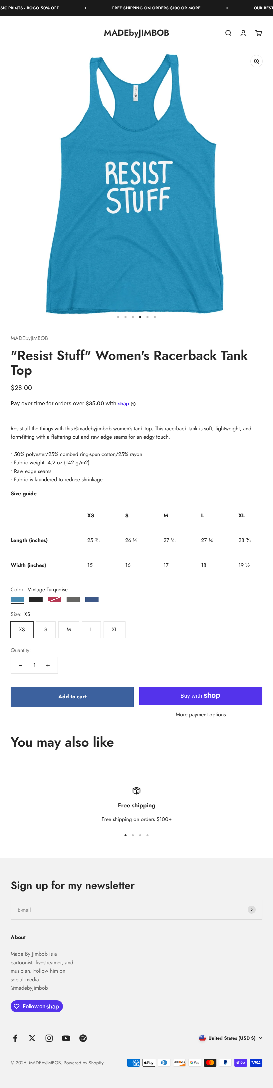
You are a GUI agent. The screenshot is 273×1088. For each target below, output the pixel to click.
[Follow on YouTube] (66, 1038)
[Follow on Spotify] (83, 1038)
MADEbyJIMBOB (29, 338)
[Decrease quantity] (20, 665)
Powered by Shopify (84, 1062)
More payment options (201, 714)
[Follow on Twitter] (32, 1038)
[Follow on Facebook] (15, 1038)
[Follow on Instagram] (49, 1038)
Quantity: (21, 650)
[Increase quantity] (48, 665)
